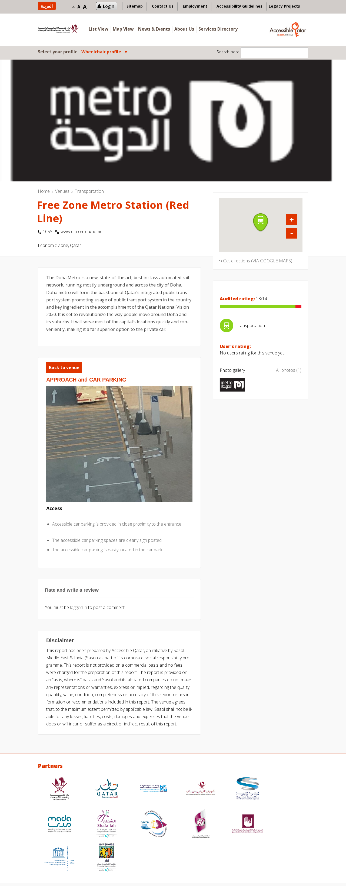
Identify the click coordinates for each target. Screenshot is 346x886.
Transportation (89, 191)
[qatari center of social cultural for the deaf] (200, 824)
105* (47, 231)
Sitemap (135, 6)
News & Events (154, 29)
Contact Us (163, 6)
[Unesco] (59, 858)
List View (98, 29)
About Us (184, 29)
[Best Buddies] (106, 858)
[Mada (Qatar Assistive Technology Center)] (59, 824)
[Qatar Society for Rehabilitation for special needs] (247, 824)
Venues (62, 191)
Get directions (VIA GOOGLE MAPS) (257, 261)
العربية (47, 6)
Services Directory (218, 29)
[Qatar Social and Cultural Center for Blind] (153, 824)
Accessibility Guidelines (239, 6)
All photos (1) (288, 370)
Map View (123, 29)
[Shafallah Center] (106, 824)
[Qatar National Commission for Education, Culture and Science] (200, 789)
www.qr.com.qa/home (81, 231)
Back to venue (64, 367)
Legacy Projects (284, 6)
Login (108, 6)
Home (44, 191)
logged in (78, 607)
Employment (195, 6)
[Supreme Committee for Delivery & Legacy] (247, 789)
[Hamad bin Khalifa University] (153, 789)
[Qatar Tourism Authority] (106, 789)
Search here (228, 51)
